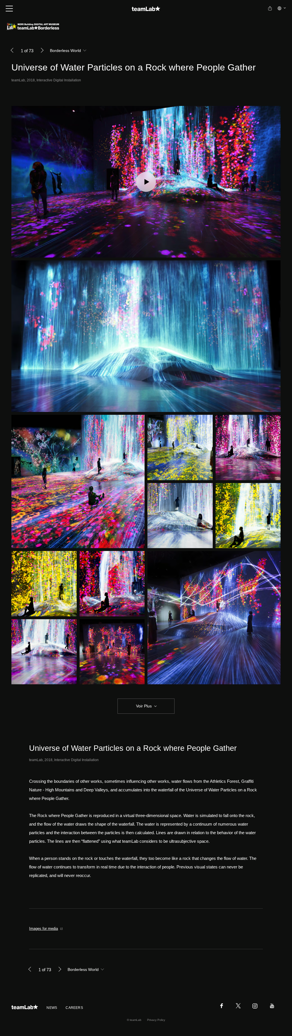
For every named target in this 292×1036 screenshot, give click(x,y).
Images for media (43, 928)
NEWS (51, 1008)
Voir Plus (144, 706)
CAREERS (74, 1008)
